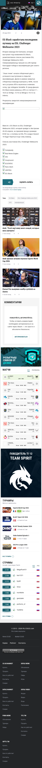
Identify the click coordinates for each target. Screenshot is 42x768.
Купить (5, 667)
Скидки (5, 683)
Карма (5, 643)
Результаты (35, 370)
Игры (22, 679)
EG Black (11, 198)
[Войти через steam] (38, 3)
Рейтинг (13, 643)
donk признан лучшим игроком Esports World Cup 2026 (20, 260)
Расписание (25, 705)
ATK (10, 202)
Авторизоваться (21, 337)
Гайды (23, 675)
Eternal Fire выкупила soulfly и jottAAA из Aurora (19, 290)
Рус (38, 566)
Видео (23, 697)
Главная (4, 8)
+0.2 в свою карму (15, 189)
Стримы (22, 8)
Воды (22, 701)
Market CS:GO (19, 636)
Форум (23, 693)
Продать (5, 671)
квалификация (19, 202)
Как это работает (8, 675)
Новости (13, 8)
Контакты (22, 643)
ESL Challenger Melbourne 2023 (27, 198)
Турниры (30, 8)
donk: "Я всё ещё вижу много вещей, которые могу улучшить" (21, 229)
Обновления (25, 667)
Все (28, 370)
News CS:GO (6, 636)
